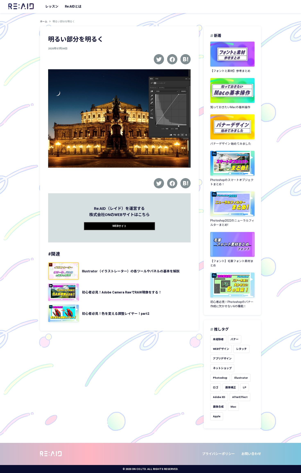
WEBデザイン (221, 348)
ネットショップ (222, 368)
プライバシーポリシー (218, 454)
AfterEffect (240, 397)
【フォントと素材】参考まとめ (230, 71)
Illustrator (241, 377)
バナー (235, 339)
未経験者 (218, 339)
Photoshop (220, 377)
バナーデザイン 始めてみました (230, 143)
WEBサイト (119, 225)
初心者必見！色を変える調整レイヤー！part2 (115, 314)
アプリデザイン (222, 358)
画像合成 (218, 406)
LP (244, 387)
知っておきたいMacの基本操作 (230, 107)
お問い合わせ (251, 454)
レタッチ (241, 348)
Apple (216, 416)
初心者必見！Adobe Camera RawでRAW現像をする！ (122, 292)
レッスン (51, 6)
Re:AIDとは (73, 6)
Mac (233, 406)
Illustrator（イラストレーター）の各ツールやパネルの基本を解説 (131, 271)
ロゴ (215, 387)
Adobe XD (219, 397)
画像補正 (230, 387)
